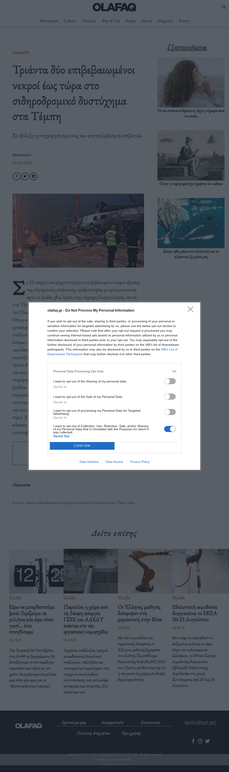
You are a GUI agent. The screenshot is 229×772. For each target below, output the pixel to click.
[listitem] (114, 371)
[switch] (170, 381)
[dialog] (114, 386)
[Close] (192, 310)
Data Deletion (89, 462)
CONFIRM (82, 445)
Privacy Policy (140, 462)
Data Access (114, 462)
